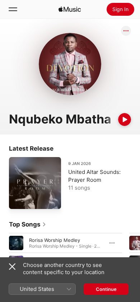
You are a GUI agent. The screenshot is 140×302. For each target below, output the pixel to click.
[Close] (12, 266)
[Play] (124, 119)
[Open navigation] (13, 9)
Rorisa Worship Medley (54, 240)
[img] (70, 9)
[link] (27, 224)
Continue (106, 289)
